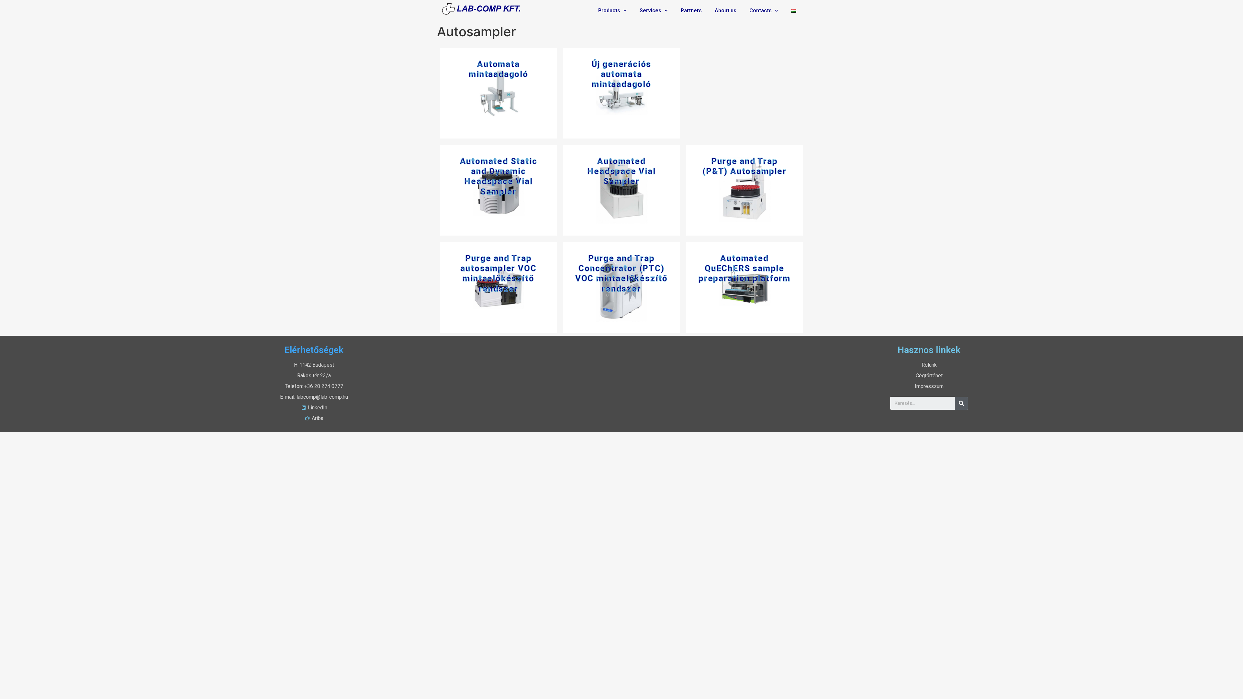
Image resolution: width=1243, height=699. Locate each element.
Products (609, 10)
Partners (691, 10)
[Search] (961, 403)
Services (650, 10)
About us (725, 10)
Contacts (760, 10)
